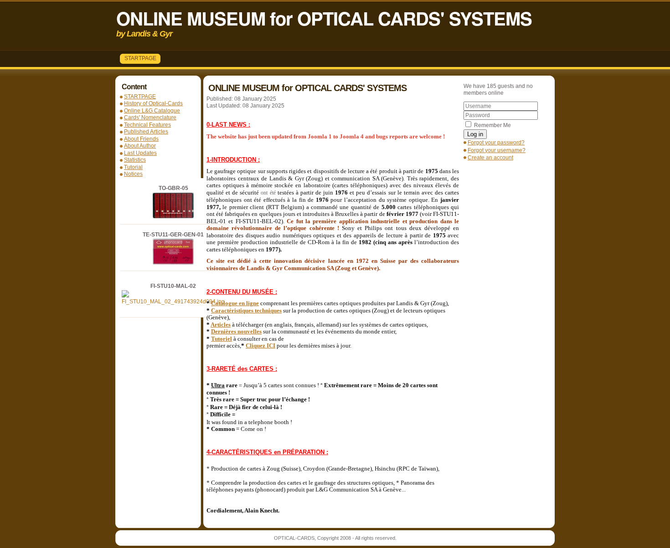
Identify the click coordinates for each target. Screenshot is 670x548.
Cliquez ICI (260, 345)
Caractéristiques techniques (246, 310)
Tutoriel (221, 338)
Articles (221, 324)
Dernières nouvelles (236, 331)
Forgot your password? (496, 142)
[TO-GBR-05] (173, 216)
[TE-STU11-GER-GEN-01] (173, 263)
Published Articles (146, 131)
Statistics (135, 160)
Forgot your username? (497, 150)
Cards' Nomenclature (150, 117)
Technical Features (147, 125)
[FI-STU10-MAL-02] (173, 301)
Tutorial (133, 167)
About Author (140, 146)
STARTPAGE (140, 58)
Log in (475, 134)
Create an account (490, 157)
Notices (133, 174)
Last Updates (140, 153)
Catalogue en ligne (235, 303)
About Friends (141, 139)
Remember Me (492, 125)
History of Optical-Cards (153, 103)
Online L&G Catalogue (152, 111)
